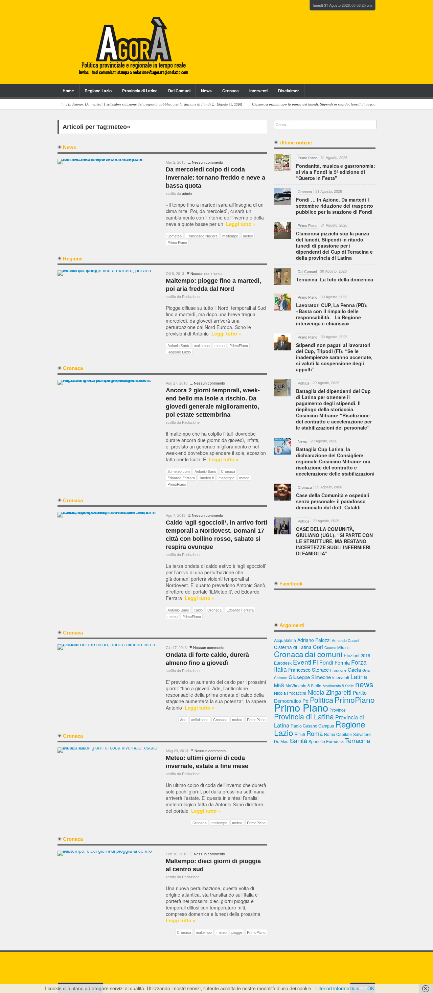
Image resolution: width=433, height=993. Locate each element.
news (364, 683)
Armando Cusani (345, 640)
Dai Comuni (179, 91)
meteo (248, 235)
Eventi (302, 661)
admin (187, 193)
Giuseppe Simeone (310, 676)
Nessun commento (207, 162)
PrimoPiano (238, 345)
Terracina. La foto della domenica (334, 279)
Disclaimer (288, 91)
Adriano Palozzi (314, 640)
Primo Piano (177, 242)
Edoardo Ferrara (181, 477)
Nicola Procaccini (290, 693)
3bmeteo (174, 235)
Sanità (298, 740)
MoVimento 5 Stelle (303, 685)
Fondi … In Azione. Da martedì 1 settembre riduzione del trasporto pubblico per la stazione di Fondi (334, 205)
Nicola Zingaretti (329, 692)
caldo (198, 610)
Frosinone (338, 670)
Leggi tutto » (241, 224)
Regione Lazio (98, 91)
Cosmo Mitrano (336, 647)
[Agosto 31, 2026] (131, 104)
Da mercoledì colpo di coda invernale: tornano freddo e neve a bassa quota (215, 177)
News (206, 91)
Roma (314, 733)
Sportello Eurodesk (326, 741)
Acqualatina (285, 640)
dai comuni (323, 653)
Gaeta (354, 669)
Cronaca (230, 91)
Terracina (357, 740)
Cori (318, 647)
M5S (279, 685)
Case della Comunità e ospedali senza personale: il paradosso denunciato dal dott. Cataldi (332, 501)
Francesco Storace (308, 669)
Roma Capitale (338, 734)
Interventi (258, 91)
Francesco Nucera (202, 235)
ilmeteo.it (207, 477)
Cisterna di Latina (293, 647)
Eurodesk (283, 663)
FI (315, 662)
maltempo (230, 235)
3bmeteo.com (178, 471)
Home (68, 91)
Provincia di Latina (140, 91)
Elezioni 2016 (357, 655)
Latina (358, 676)
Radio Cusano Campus (312, 726)
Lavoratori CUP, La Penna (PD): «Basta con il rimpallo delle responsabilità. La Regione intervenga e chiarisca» (332, 314)
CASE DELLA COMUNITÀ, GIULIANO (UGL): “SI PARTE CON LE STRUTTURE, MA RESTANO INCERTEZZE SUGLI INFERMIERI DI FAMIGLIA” (334, 541)
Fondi (326, 662)
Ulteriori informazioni (337, 988)
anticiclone (199, 719)
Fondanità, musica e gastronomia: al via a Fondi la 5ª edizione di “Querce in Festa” (335, 171)
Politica (321, 699)
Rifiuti (299, 734)
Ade (183, 719)
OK (370, 988)
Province (337, 710)
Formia (342, 662)
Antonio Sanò (178, 345)
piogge (236, 932)
